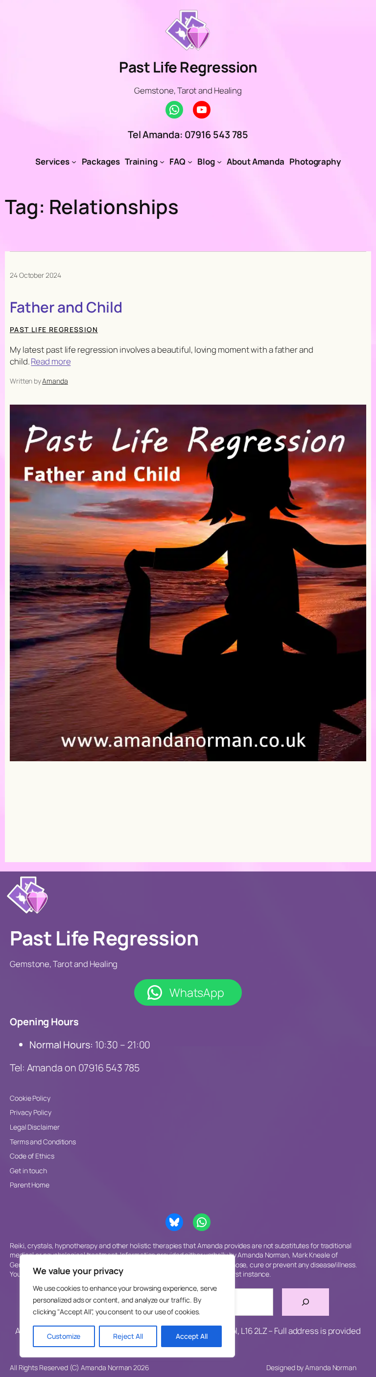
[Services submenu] (73, 161)
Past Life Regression (188, 67)
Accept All (192, 1336)
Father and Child (66, 307)
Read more (50, 361)
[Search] (305, 1302)
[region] (127, 1306)
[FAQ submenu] (190, 161)
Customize (63, 1336)
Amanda (55, 381)
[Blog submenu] (219, 161)
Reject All (128, 1336)
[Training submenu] (162, 161)
